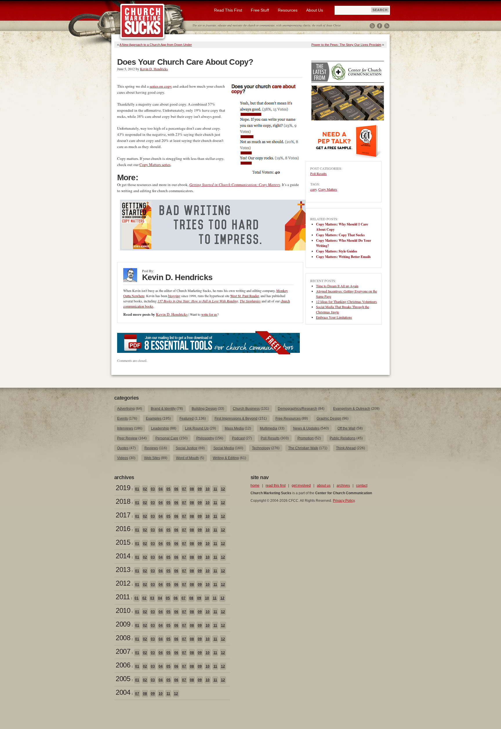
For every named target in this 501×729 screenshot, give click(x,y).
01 (137, 489)
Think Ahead (346, 448)
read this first (276, 485)
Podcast (238, 438)
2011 (123, 597)
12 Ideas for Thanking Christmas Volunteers (346, 301)
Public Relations (342, 438)
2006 (123, 665)
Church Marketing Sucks (142, 21)
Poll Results (318, 173)
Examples (153, 418)
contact (361, 485)
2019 (123, 488)
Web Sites (152, 458)
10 (208, 489)
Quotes (122, 448)
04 (161, 489)
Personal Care (166, 438)
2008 (123, 638)
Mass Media (234, 428)
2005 (123, 679)
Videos (122, 458)
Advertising (126, 409)
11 (215, 489)
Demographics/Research (297, 409)
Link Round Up (197, 428)
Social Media (223, 448)
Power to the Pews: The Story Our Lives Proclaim (346, 44)
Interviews (125, 428)
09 (200, 489)
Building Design (204, 409)
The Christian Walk (303, 448)
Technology (261, 448)
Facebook (379, 26)
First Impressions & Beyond (236, 418)
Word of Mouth (187, 458)
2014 (123, 556)
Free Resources (288, 418)
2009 (123, 624)
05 (168, 489)
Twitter (372, 26)
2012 (123, 583)
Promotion (305, 438)
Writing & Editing (226, 458)
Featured (186, 418)
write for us (209, 314)
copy (313, 189)
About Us (314, 10)
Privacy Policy (344, 501)
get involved (301, 485)
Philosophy (205, 438)
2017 (123, 515)
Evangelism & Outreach (351, 409)
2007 (123, 651)
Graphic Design (329, 418)
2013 (123, 569)
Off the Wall (346, 428)
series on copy (161, 86)
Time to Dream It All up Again (337, 286)
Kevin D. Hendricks (154, 68)
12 (223, 489)
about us (324, 485)
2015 (123, 542)
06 (176, 489)
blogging (174, 295)
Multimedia (268, 428)
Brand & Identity (163, 409)
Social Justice (186, 448)
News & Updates (306, 428)
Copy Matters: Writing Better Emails (343, 256)
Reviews (151, 448)
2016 (123, 529)
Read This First (228, 10)
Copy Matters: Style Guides (336, 251)
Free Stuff (260, 10)
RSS (387, 26)
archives (343, 485)
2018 (123, 501)
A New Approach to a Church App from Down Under (155, 44)
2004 (123, 692)
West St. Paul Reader (244, 295)
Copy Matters (327, 189)
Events (122, 418)
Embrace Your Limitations (334, 317)
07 (184, 489)
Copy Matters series (154, 164)
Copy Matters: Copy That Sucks (340, 234)
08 (192, 489)
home (255, 485)
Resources (287, 10)
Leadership (160, 428)
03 (153, 489)
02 (145, 489)
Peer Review (127, 438)
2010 (123, 610)
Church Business (246, 409)
